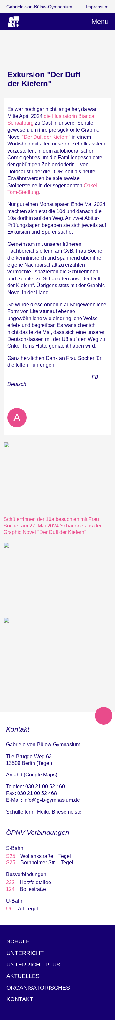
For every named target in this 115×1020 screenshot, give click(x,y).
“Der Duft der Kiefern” (46, 137)
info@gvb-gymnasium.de (51, 800)
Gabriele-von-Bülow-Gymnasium (39, 6)
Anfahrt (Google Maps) (31, 774)
